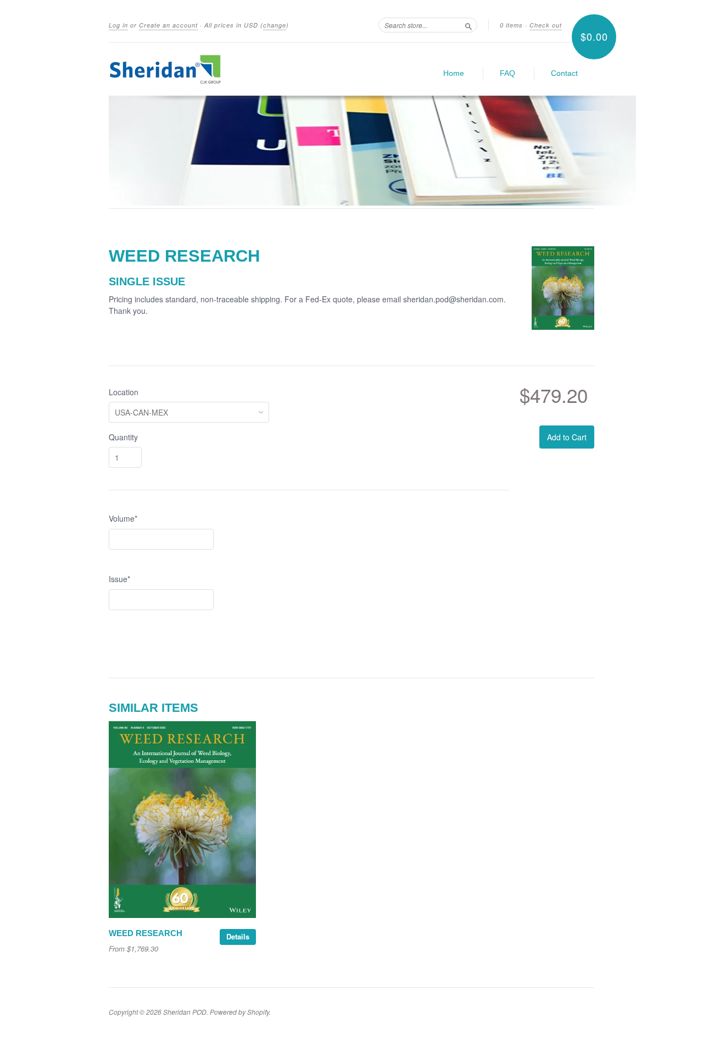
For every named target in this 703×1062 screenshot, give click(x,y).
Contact (564, 73)
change (274, 25)
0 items (511, 25)
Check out (545, 25)
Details (237, 936)
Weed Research (145, 933)
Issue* (119, 578)
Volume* (123, 518)
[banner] (210, 69)
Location (123, 392)
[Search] (468, 24)
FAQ (507, 73)
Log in (118, 25)
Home (453, 73)
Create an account (168, 25)
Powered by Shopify (239, 1011)
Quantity (123, 437)
